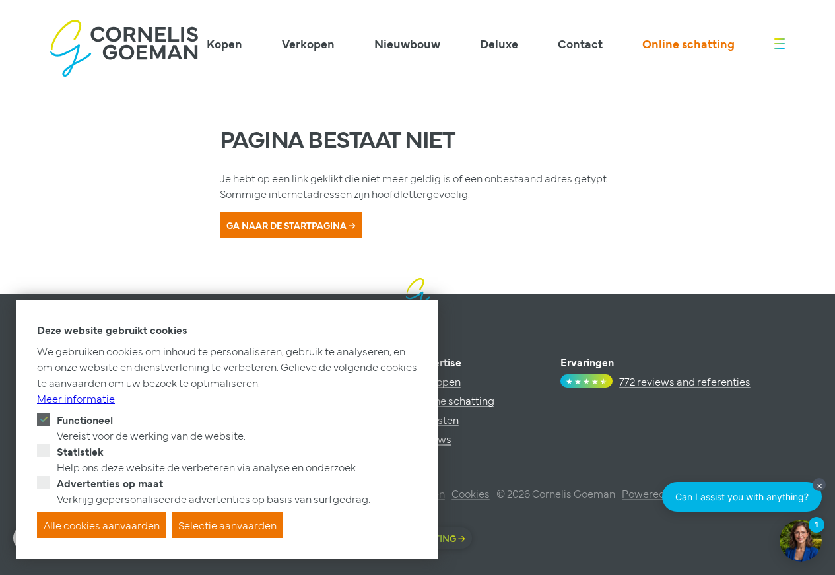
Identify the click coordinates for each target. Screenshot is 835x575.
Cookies (470, 493)
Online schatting (688, 43)
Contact (580, 43)
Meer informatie (76, 398)
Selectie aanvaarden (227, 525)
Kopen (224, 43)
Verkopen (308, 43)
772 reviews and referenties (685, 381)
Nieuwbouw (407, 43)
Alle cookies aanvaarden (102, 525)
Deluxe (499, 43)
